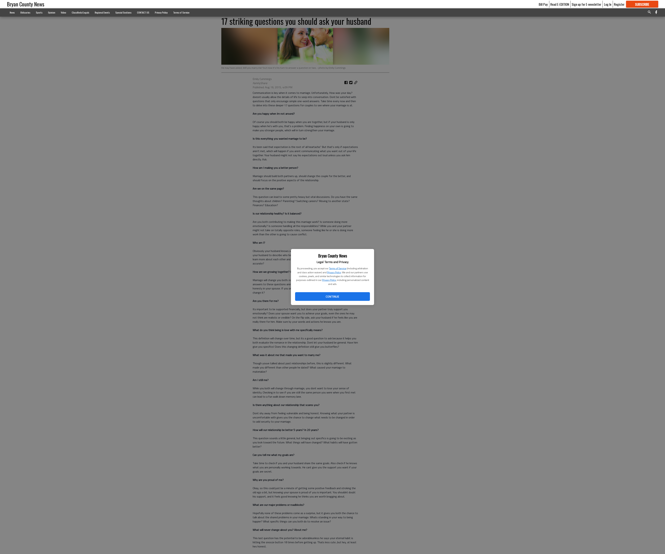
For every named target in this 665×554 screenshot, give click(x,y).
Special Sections (123, 12)
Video (63, 12)
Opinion (51, 12)
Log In (607, 4)
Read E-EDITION (559, 4)
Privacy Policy (334, 272)
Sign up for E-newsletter (586, 4)
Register (619, 4)
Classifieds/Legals (80, 12)
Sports (39, 12)
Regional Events (102, 12)
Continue (332, 296)
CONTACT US (143, 12)
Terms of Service (337, 268)
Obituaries (25, 12)
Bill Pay (543, 4)
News (12, 12)
